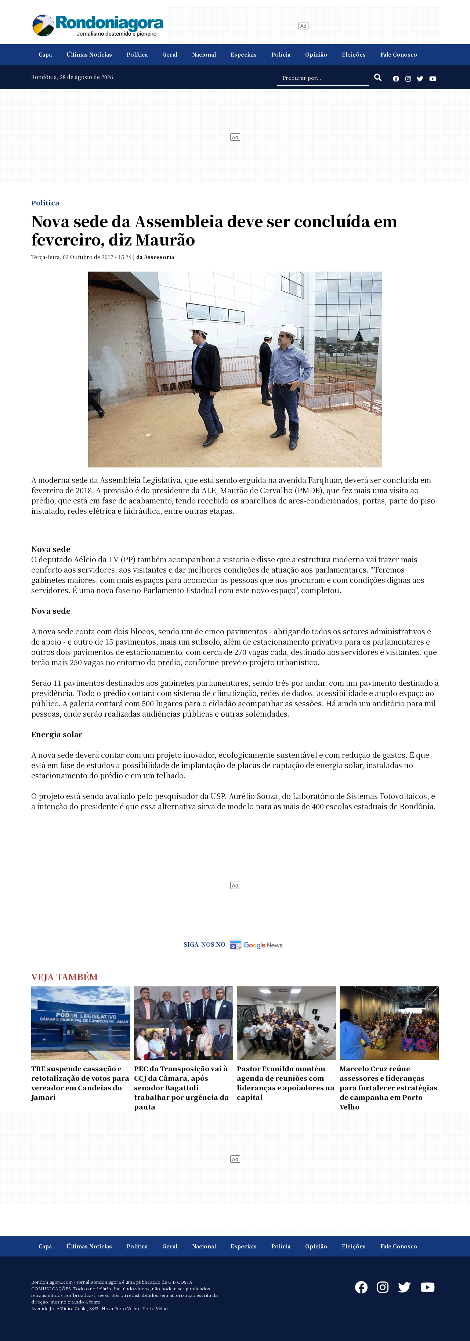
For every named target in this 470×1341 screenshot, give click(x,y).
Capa (45, 54)
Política (137, 54)
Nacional (204, 54)
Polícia (280, 54)
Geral (169, 54)
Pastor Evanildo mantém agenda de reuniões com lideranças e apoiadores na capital (286, 1083)
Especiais (244, 54)
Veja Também (64, 976)
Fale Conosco (398, 54)
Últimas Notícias (89, 54)
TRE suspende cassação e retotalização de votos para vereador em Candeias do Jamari (80, 1083)
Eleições (354, 54)
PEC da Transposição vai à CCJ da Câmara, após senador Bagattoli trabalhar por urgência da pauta (181, 1087)
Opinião (316, 54)
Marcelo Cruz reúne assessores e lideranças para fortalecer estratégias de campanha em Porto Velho (388, 1087)
